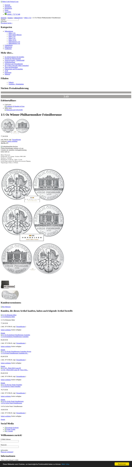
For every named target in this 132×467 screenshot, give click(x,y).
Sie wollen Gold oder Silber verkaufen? (17, 65)
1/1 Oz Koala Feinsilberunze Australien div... (14, 353)
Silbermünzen (9, 31)
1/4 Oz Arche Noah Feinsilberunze (11, 403)
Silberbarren (8, 47)
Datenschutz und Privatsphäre (14, 69)
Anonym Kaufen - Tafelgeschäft (14, 60)
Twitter (13, 429)
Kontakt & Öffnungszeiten (13, 58)
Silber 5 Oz (12, 38)
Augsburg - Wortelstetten (16, 84)
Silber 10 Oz (12, 40)
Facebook (15, 427)
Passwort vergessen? (7, 452)
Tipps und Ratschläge (11, 67)
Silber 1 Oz (12, 33)
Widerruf (7, 74)
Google (10, 431)
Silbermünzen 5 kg (14, 43)
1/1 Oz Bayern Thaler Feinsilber (10, 386)
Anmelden (8, 12)
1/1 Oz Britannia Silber (8, 317)
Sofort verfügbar (12, 141)
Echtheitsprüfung (10, 62)
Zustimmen (122, 464)
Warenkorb (8, 6)
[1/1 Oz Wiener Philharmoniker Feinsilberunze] (15, 133)
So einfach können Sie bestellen (14, 57)
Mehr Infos (65, 464)
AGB (6, 71)
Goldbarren (8, 48)
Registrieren (8, 8)
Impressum (8, 72)
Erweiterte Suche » (6, 23)
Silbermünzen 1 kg (14, 42)
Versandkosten (16, 139)
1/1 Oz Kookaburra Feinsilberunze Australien (15, 336)
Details (3, 333)
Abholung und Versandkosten (14, 64)
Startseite (7, 5)
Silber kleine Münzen (15, 35)
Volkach (11, 82)
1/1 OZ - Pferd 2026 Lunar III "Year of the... (14, 370)
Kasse (6, 10)
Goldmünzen (9, 45)
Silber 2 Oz (12, 36)
